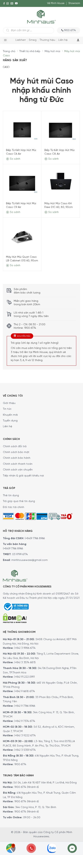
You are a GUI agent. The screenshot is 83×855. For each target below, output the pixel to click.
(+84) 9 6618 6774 (24, 691)
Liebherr (20, 40)
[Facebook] (4, 3)
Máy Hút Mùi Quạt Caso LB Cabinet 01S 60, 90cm (22, 259)
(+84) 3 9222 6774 (25, 735)
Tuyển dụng (10, 420)
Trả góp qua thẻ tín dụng (19, 501)
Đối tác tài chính (13, 507)
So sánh (14, 159)
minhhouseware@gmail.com (29, 560)
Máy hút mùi (52, 51)
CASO (6, 67)
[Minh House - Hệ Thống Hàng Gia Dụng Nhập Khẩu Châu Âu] (41, 16)
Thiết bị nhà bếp (29, 51)
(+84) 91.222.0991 (24, 677)
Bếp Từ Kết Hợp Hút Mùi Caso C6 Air (21, 152)
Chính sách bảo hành (16, 458)
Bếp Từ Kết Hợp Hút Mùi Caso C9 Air (21, 205)
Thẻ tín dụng (11, 495)
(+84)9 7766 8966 (35, 538)
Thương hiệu (47, 40)
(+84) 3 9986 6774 (25, 648)
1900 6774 (20, 764)
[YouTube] (16, 3)
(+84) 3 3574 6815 (25, 662)
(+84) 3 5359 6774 (25, 750)
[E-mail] (12, 3)
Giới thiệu (9, 403)
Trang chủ (9, 51)
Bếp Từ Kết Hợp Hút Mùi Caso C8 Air (59, 152)
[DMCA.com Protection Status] (15, 618)
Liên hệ (63, 40)
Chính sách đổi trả (14, 446)
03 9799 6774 (20, 554)
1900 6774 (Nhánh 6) (26, 787)
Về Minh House (55, 3)
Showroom (74, 3)
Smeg (32, 40)
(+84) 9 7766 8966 (24, 706)
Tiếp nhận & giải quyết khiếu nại (23, 475)
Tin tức (7, 409)
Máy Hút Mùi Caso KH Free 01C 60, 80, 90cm (58, 205)
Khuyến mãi (10, 415)
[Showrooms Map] (10, 848)
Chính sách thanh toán (17, 464)
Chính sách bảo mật (16, 452)
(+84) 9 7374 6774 (24, 721)
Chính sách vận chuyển (18, 469)
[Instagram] (7, 3)
